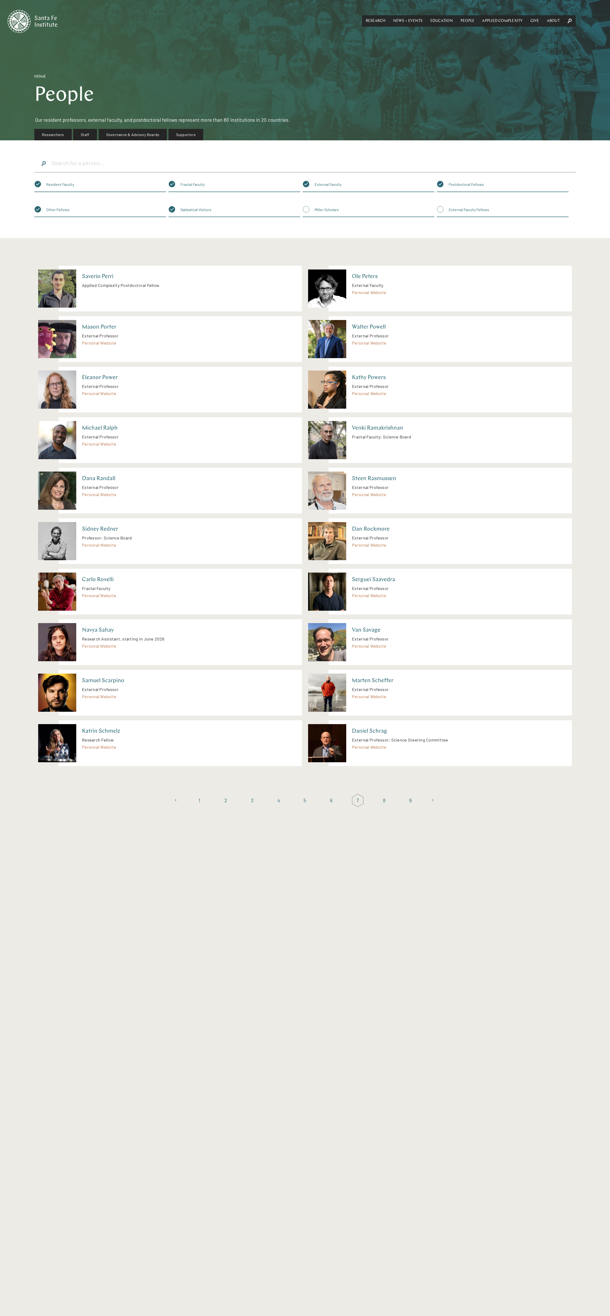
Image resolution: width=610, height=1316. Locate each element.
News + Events (408, 21)
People (467, 21)
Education (441, 21)
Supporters (186, 134)
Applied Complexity (502, 21)
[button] (375, 21)
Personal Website (369, 292)
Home (40, 77)
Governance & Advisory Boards (132, 134)
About (553, 21)
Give (534, 21)
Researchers (53, 134)
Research (376, 21)
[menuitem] (53, 134)
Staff (85, 134)
